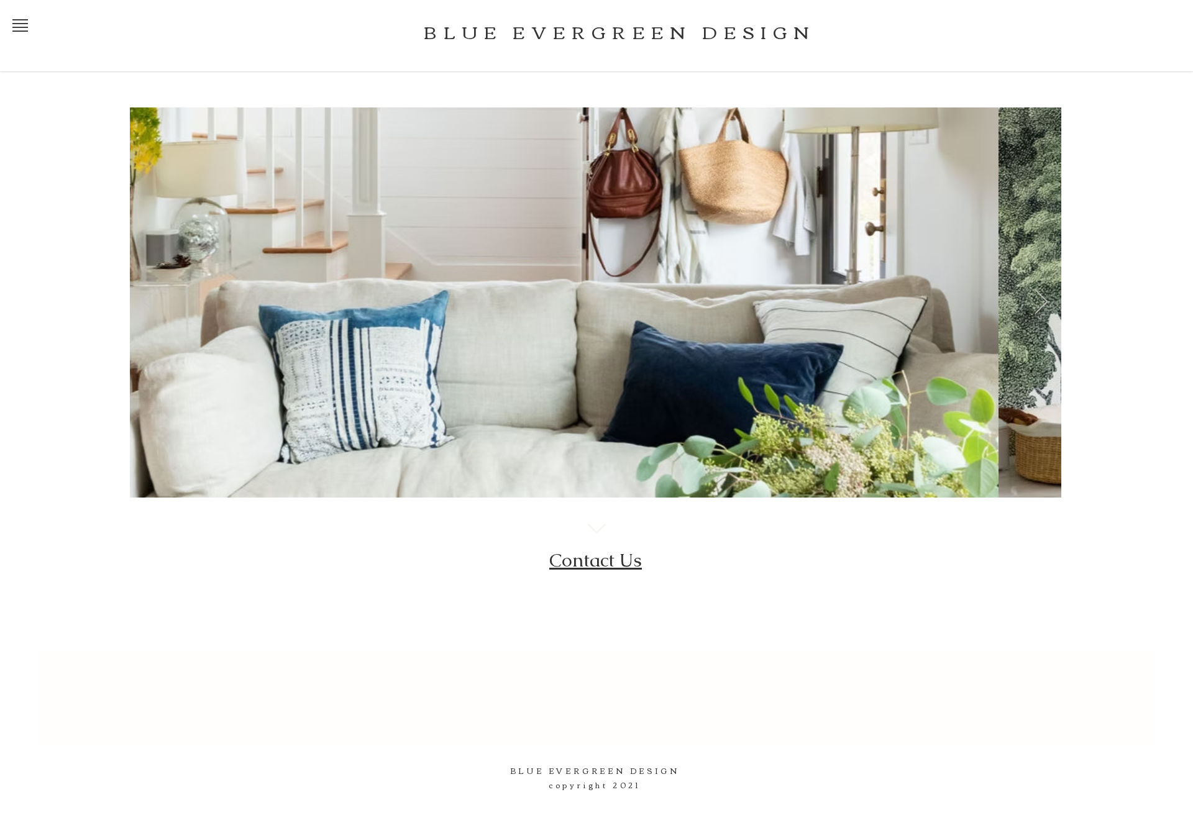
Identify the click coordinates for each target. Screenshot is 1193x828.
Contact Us (595, 560)
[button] (20, 25)
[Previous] (150, 302)
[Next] (1041, 302)
